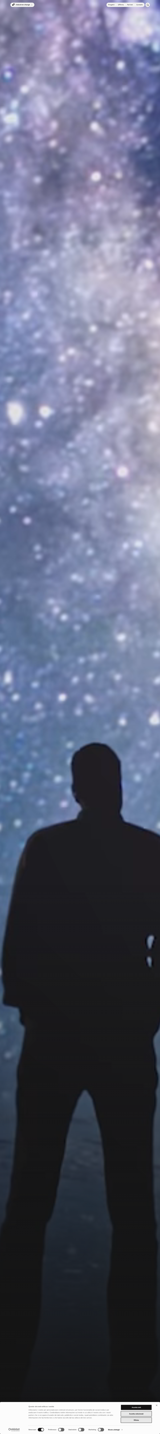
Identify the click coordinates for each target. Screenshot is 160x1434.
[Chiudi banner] (156, 1405)
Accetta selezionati (136, 1414)
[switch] (61, 1429)
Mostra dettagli (114, 1430)
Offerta (121, 4)
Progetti (111, 4)
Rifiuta (136, 1420)
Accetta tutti (136, 1407)
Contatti (139, 4)
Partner (130, 4)
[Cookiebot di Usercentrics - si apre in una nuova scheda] (14, 1429)
